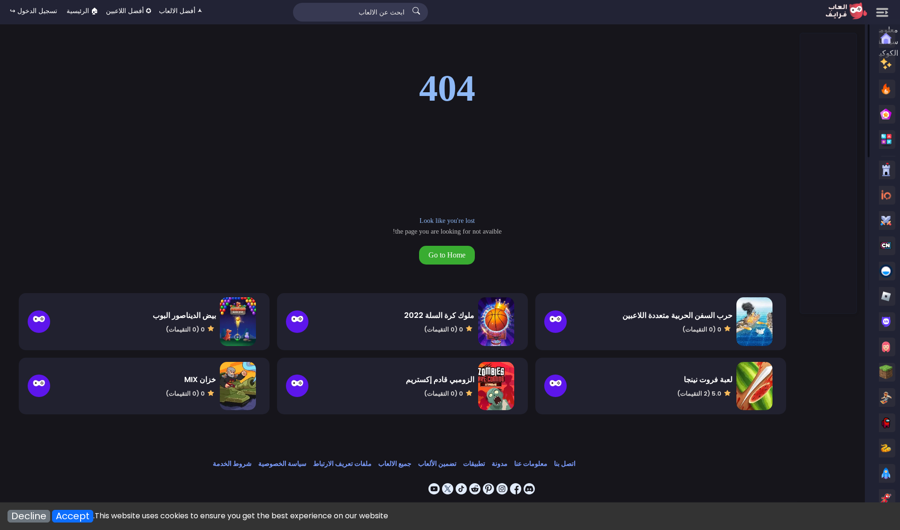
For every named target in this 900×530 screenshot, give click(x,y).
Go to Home (446, 255)
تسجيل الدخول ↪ (33, 10)
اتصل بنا (565, 463)
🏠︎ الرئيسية (82, 10)
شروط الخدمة (232, 463)
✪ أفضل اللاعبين (128, 10)
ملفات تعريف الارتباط (342, 463)
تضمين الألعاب (437, 463)
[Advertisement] (827, 173)
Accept (73, 516)
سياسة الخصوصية (282, 463)
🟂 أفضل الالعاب (180, 10)
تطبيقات (474, 463)
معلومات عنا (531, 463)
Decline (28, 516)
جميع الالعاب (395, 463)
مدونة (500, 463)
